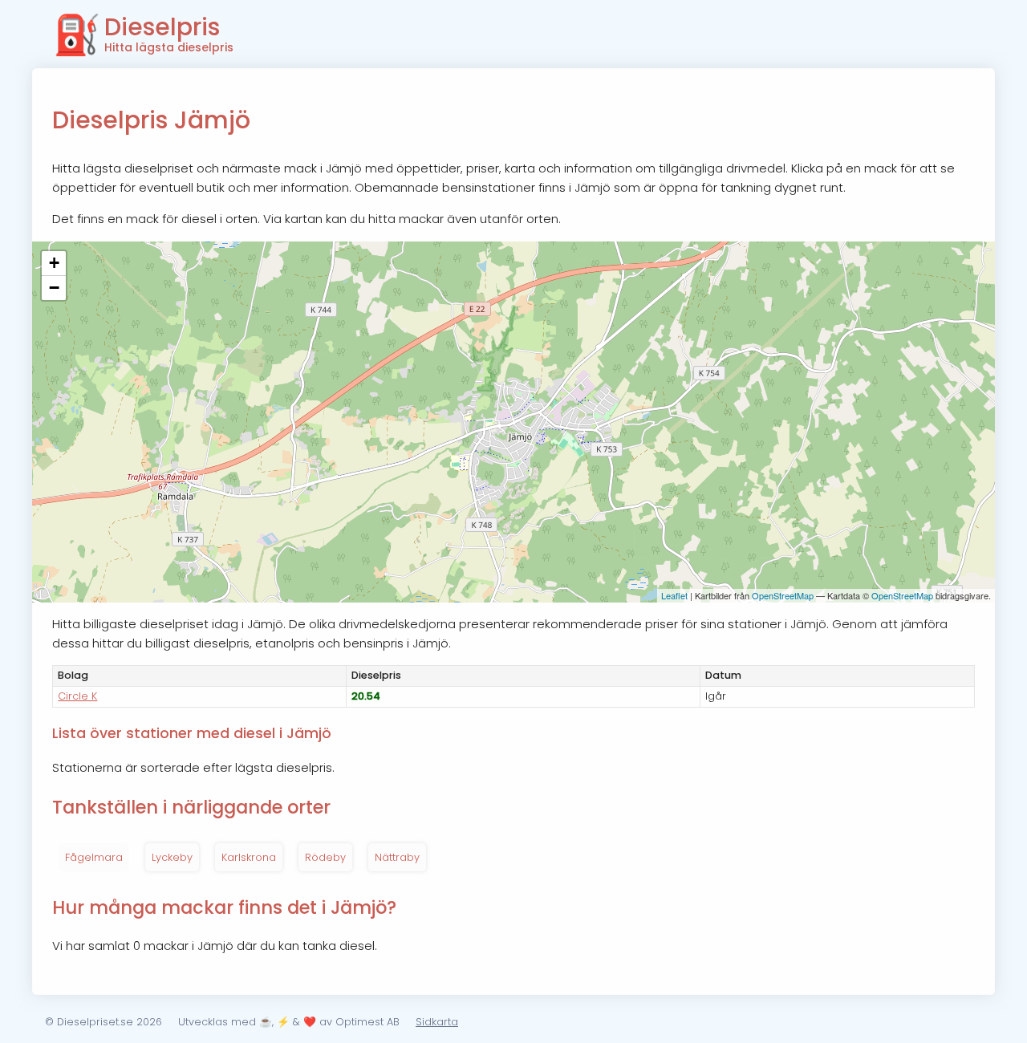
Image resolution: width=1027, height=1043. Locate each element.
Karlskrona (248, 857)
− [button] (54, 288)
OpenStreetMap (783, 595)
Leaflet (674, 595)
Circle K (77, 696)
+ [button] (54, 263)
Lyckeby (172, 857)
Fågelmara (94, 857)
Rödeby (325, 857)
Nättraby (397, 857)
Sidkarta (437, 1022)
